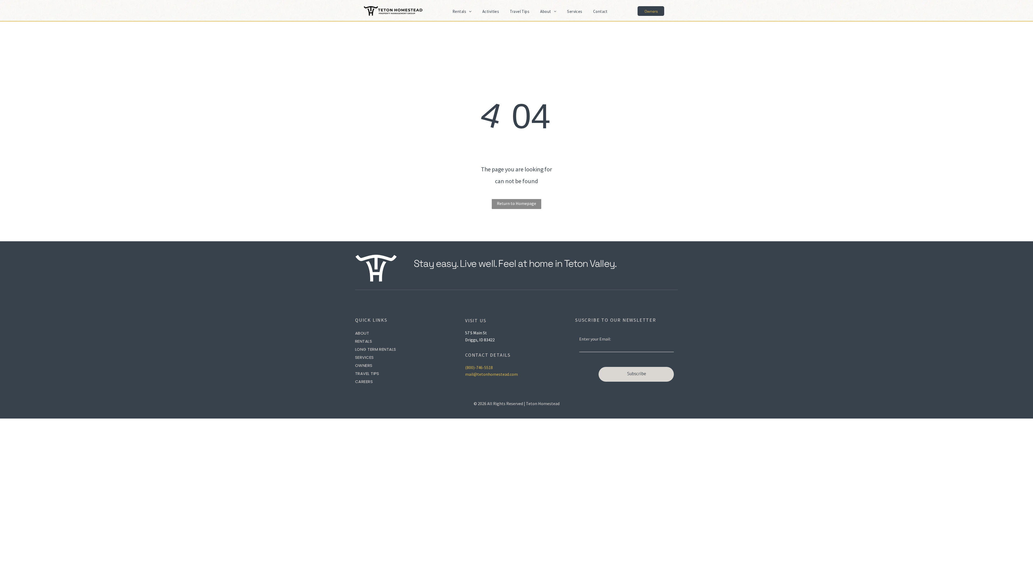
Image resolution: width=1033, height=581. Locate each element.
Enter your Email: (595, 339)
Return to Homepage (516, 203)
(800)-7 (471, 367)
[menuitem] (462, 11)
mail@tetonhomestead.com (491, 374)
